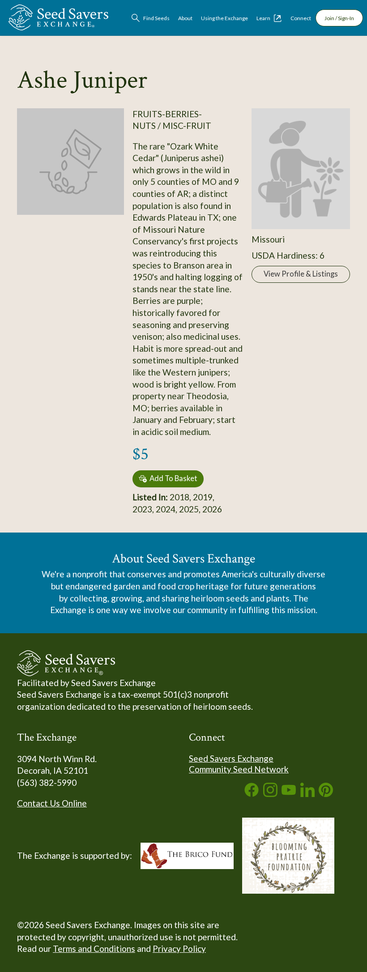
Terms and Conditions (94, 948)
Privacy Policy (179, 948)
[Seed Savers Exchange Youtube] (289, 794)
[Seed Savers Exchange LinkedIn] (307, 794)
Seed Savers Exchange (231, 758)
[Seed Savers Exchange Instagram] (270, 794)
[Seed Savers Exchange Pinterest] (326, 794)
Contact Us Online (52, 803)
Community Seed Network (239, 769)
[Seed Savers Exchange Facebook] (251, 794)
